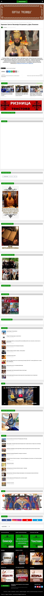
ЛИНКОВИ (13, 591)
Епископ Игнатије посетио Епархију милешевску (15, 345)
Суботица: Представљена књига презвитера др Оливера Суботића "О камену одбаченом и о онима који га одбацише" (24, 361)
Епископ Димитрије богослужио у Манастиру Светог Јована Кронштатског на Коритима (22, 375)
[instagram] (17, 520)
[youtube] (27, 520)
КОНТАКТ (17, 591)
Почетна (2, 22)
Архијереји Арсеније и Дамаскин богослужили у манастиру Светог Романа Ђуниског (22, 94)
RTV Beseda (3, 510)
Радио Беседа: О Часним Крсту (12, 331)
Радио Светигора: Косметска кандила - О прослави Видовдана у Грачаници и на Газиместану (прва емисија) (24, 459)
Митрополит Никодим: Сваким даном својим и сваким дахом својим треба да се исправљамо (36, 94)
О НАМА (9, 591)
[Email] (16, 71)
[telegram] (37, 520)
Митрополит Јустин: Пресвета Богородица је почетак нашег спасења (7, 94)
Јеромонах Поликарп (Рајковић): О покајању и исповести (17, 453)
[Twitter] (9, 71)
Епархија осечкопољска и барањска (25, 63)
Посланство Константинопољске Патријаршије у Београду (17, 438)
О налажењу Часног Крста (11, 355)
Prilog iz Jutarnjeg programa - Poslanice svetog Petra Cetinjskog (13, 510)
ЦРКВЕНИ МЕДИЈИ (22, 591)
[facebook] (6, 520)
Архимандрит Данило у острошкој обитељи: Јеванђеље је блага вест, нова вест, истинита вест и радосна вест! (23, 341)
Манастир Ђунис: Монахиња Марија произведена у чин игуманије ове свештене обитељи (22, 473)
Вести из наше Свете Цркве (8, 22)
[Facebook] (7, 71)
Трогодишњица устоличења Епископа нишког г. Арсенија (17, 468)
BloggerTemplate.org (22, 594)
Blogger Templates (8, 594)
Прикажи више (39, 83)
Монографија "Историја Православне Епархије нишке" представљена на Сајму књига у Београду (24, 443)
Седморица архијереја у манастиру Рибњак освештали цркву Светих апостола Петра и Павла (23, 448)
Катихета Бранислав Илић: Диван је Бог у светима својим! (17, 477)
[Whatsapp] (12, 71)
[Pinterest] (14, 71)
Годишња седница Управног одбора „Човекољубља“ (16, 350)
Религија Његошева (10, 463)
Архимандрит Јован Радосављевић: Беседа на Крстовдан (17, 370)
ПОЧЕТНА (5, 591)
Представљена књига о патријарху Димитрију (15, 365)
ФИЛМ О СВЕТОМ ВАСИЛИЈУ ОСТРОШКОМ (35, 591)
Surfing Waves (16, 115)
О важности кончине (10, 482)
